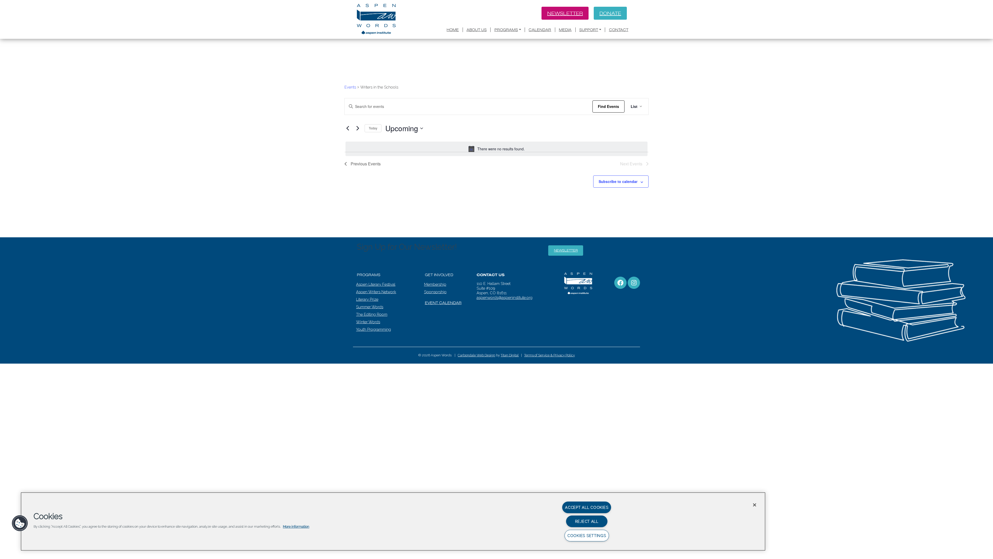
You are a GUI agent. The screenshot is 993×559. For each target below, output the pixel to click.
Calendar (540, 29)
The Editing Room (371, 314)
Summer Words (369, 307)
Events (350, 87)
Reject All (586, 521)
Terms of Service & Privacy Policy (549, 355)
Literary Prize (367, 299)
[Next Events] (358, 128)
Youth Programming (373, 329)
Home (453, 29)
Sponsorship (435, 292)
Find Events (608, 106)
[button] (20, 523)
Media (565, 29)
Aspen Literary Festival (375, 284)
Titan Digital (510, 355)
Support (588, 29)
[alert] (496, 149)
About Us (477, 29)
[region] (393, 521)
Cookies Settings (586, 535)
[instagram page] (634, 282)
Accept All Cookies (586, 507)
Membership (435, 284)
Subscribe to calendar (618, 181)
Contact (618, 29)
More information (296, 526)
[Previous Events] (347, 128)
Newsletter (565, 13)
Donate (610, 13)
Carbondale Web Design (476, 355)
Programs (506, 29)
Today (373, 128)
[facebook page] (620, 282)
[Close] (754, 505)
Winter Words (368, 322)
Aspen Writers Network (376, 292)
